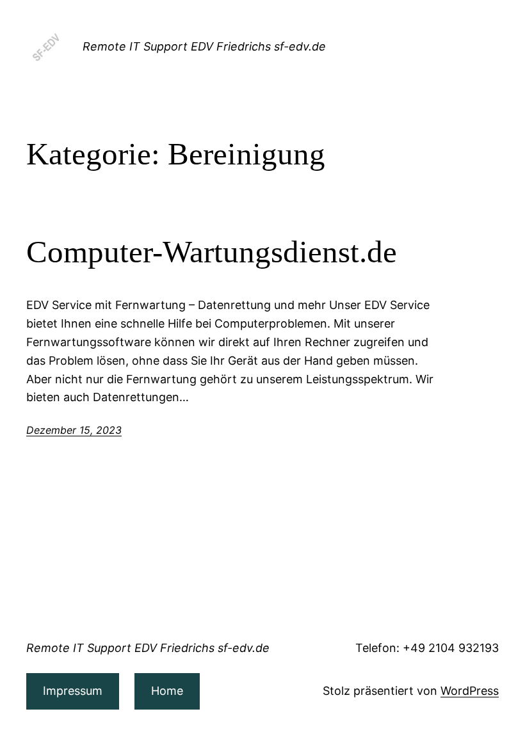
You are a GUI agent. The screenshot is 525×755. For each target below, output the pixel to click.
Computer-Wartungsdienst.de (211, 251)
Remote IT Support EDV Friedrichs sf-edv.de (204, 46)
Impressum (72, 690)
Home (167, 690)
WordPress (469, 690)
